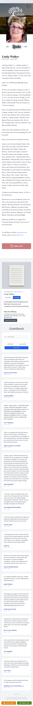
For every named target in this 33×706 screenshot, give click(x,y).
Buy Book (16, 297)
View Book (8, 297)
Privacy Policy (12, 699)
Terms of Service (21, 699)
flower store (20, 235)
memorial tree (21, 232)
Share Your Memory (10, 320)
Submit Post (16, 347)
